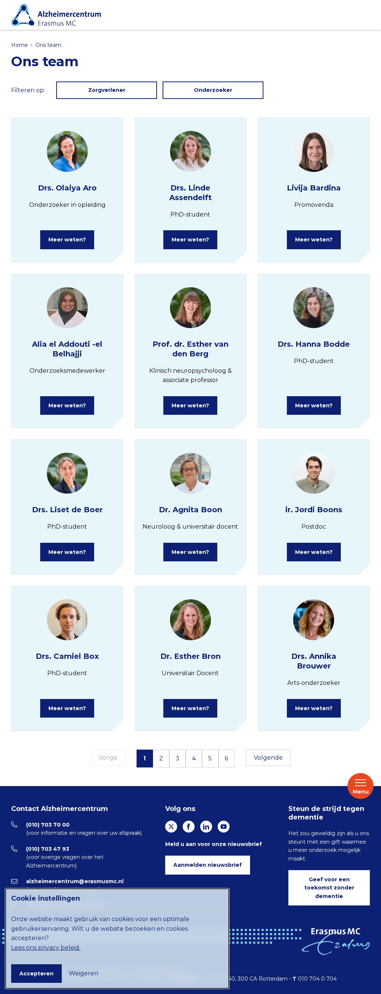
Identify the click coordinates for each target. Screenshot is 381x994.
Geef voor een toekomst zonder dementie (329, 888)
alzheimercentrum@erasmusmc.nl (75, 881)
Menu (361, 791)
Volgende (268, 757)
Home (19, 45)
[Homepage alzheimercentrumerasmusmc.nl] (188, 15)
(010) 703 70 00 (48, 824)
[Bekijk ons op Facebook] (189, 827)
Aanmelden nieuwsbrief (207, 865)
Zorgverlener (106, 90)
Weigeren (83, 973)
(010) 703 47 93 (47, 849)
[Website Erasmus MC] (335, 941)
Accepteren (36, 973)
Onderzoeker (213, 90)
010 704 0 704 (317, 978)
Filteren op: (28, 90)
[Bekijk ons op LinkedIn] (206, 827)
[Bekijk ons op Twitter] (171, 827)
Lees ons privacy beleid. (45, 947)
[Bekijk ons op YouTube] (224, 827)
